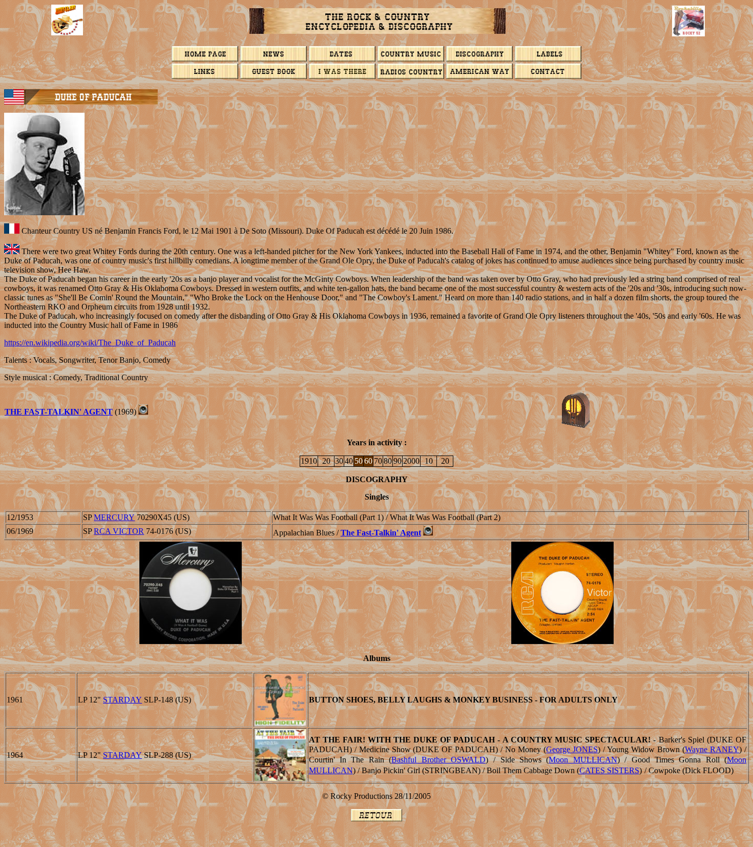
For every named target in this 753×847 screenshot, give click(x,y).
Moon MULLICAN (583, 759)
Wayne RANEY (712, 749)
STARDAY (122, 699)
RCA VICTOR (119, 531)
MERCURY (114, 517)
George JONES (572, 749)
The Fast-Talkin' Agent (59, 411)
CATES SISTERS (609, 770)
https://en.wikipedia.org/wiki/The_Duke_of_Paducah (90, 342)
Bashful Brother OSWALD (438, 759)
